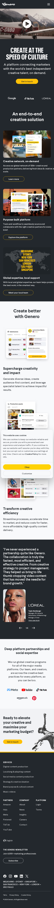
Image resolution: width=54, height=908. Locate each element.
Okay (27, 467)
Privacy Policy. (14, 895)
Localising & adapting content (17, 771)
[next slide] (33, 628)
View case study (34, 620)
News (22, 809)
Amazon (7, 804)
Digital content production (15, 766)
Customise (27, 473)
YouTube (7, 829)
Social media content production (18, 776)
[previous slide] (20, 628)
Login (38, 804)
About (22, 804)
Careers (23, 819)
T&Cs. (5, 895)
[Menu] (48, 4)
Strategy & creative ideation (16, 781)
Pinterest (7, 819)
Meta (5, 814)
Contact (23, 824)
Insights (22, 814)
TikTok (6, 824)
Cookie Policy (31, 454)
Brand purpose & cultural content (18, 786)
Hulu (5, 809)
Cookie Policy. (26, 895)
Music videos (9, 791)
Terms (39, 809)
